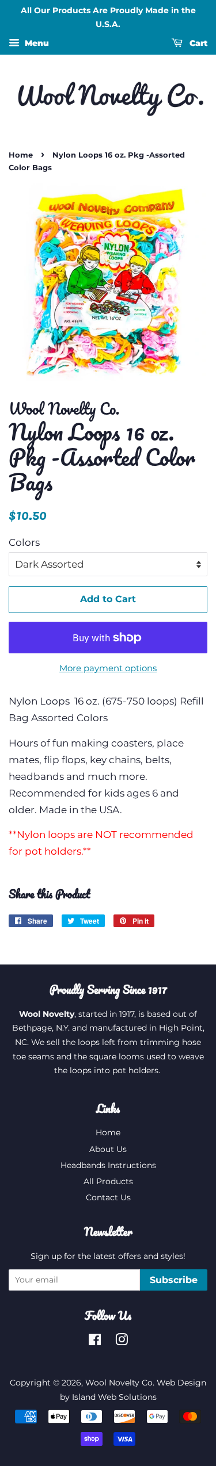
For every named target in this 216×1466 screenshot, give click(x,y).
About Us (108, 1149)
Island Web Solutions (114, 1397)
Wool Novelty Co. (119, 1382)
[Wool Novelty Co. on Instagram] (121, 1342)
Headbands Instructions (108, 1165)
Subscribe (174, 1279)
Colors (24, 542)
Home (21, 155)
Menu (35, 43)
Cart (197, 43)
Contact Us (108, 1197)
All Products (108, 1181)
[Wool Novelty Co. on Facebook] (94, 1342)
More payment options (108, 668)
